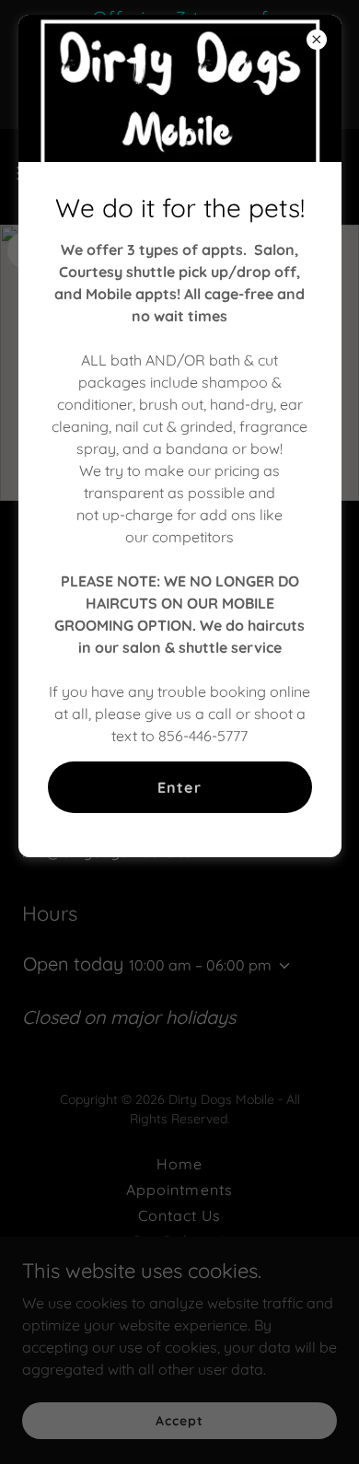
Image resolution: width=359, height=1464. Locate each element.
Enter (179, 787)
